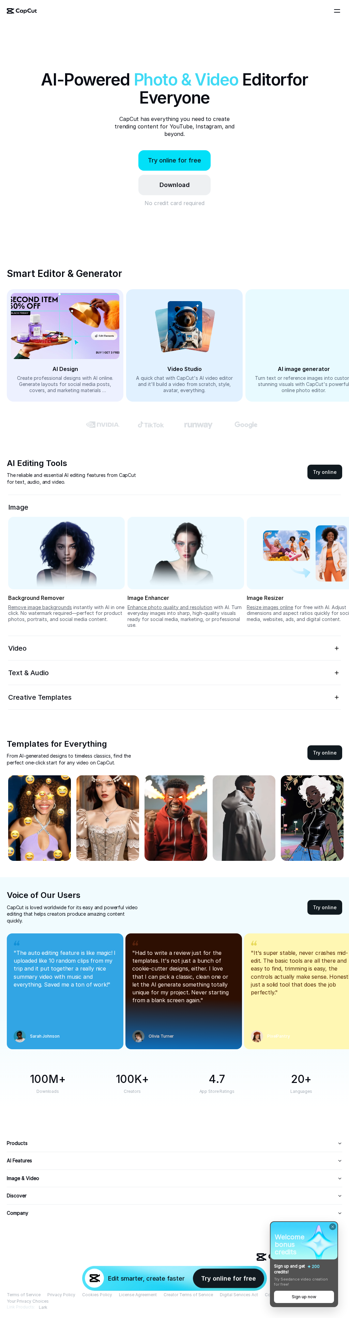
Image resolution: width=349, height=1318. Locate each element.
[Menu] (338, 11)
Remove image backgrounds (40, 607)
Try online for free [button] (174, 160)
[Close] (332, 1226)
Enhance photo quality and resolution (169, 607)
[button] (174, 185)
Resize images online (270, 607)
